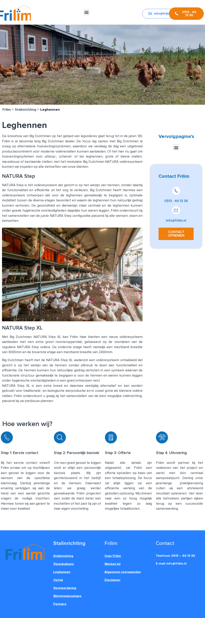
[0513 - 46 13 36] (176, 191)
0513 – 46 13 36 (183, 555)
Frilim (6, 110)
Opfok (58, 580)
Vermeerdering (64, 588)
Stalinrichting (25, 110)
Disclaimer (113, 580)
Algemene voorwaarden (123, 572)
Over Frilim (113, 556)
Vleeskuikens (63, 564)
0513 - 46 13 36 (176, 201)
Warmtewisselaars (67, 596)
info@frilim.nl (176, 220)
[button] (86, 12)
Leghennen (61, 572)
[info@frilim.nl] (176, 210)
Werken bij (113, 564)
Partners (59, 604)
